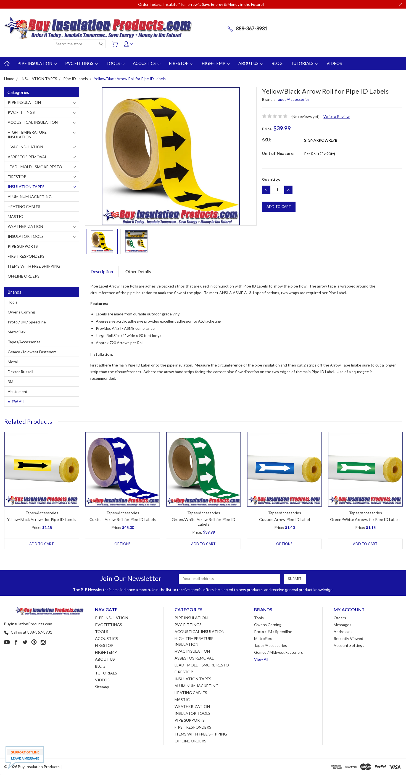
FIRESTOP (179, 63)
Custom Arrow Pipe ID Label (284, 519)
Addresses (343, 631)
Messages (342, 624)
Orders (340, 617)
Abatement (18, 391)
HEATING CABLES (24, 206)
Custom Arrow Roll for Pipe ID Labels (122, 519)
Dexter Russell (20, 371)
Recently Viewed (348, 638)
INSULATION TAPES (26, 186)
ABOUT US (248, 63)
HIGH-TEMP (214, 63)
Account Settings (349, 645)
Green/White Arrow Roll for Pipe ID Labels (204, 521)
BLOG (277, 63)
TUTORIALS (302, 63)
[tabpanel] (41, 490)
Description (102, 271)
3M (10, 381)
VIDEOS (334, 63)
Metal (13, 361)
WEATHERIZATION (25, 226)
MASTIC (15, 216)
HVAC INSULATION (25, 146)
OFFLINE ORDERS (23, 276)
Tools (12, 302)
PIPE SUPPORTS (23, 246)
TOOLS (113, 63)
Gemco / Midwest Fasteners (32, 351)
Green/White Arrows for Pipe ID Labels (365, 519)
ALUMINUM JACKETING (30, 196)
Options (122, 544)
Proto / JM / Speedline (27, 322)
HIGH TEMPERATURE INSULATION (27, 134)
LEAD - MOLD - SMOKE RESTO (35, 166)
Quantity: (271, 179)
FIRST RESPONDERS (26, 256)
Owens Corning (21, 312)
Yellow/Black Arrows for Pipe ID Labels (42, 519)
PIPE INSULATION (35, 63)
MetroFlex (16, 331)
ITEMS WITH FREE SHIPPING (34, 266)
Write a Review (336, 116)
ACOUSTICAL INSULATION (33, 122)
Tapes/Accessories (24, 341)
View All (16, 401)
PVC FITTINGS (79, 63)
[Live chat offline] (25, 757)
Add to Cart (41, 544)
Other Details (138, 271)
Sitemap (102, 686)
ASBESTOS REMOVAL (27, 156)
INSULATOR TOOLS (26, 236)
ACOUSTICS (145, 63)
